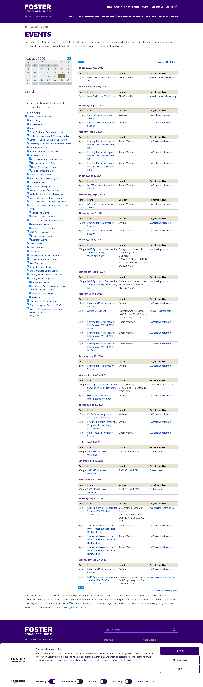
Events (34, 26)
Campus (108, 640)
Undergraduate (89, 16)
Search (169, 6)
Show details (144, 681)
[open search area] (176, 6)
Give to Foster (131, 6)
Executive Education (130, 16)
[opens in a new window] (42, 16)
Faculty (163, 16)
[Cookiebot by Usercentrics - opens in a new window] (18, 682)
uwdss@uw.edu (70, 607)
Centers (151, 16)
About (73, 16)
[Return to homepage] (62, 632)
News (174, 16)
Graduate (108, 16)
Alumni (145, 6)
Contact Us (157, 6)
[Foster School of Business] (26, 26)
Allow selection (180, 660)
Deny (179, 669)
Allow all (180, 651)
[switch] (79, 681)
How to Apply (114, 6)
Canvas (146, 643)
